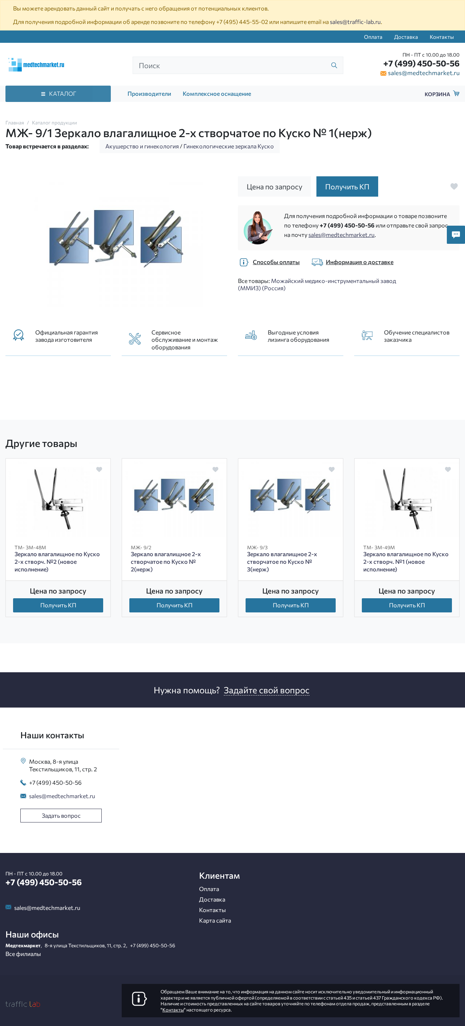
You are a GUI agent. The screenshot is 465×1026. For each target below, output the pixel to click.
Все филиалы (23, 953)
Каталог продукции (54, 122)
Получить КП (58, 605)
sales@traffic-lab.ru (355, 21)
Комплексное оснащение (217, 93)
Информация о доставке (359, 261)
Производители (149, 93)
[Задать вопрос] (456, 235)
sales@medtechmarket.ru (424, 72)
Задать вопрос (61, 815)
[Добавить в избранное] (454, 186)
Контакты (442, 36)
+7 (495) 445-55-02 (242, 21)
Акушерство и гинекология (142, 146)
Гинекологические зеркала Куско (228, 146)
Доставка (406, 36)
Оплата (373, 36)
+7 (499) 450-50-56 (421, 63)
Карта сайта (215, 920)
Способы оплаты (276, 261)
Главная (14, 122)
